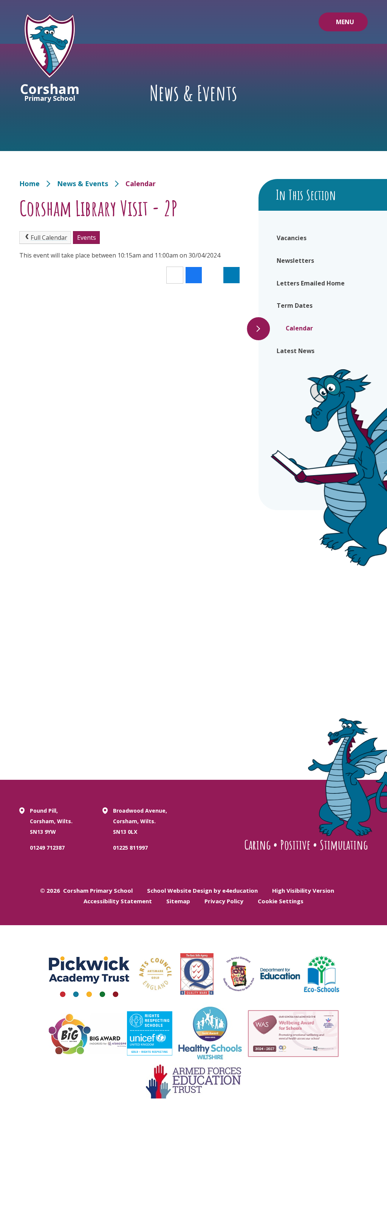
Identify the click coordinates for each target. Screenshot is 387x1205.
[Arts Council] (155, 974)
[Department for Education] (280, 973)
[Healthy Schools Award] (210, 1033)
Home (29, 183)
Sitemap (178, 901)
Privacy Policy (223, 901)
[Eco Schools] (321, 974)
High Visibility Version (303, 890)
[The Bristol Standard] (238, 974)
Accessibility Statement (118, 901)
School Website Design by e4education (202, 890)
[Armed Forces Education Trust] (193, 1082)
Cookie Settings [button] (280, 901)
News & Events (82, 183)
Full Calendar (49, 237)
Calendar (140, 183)
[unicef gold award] (149, 1033)
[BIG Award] (88, 1033)
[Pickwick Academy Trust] (90, 974)
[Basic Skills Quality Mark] (197, 974)
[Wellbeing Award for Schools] (293, 1033)
